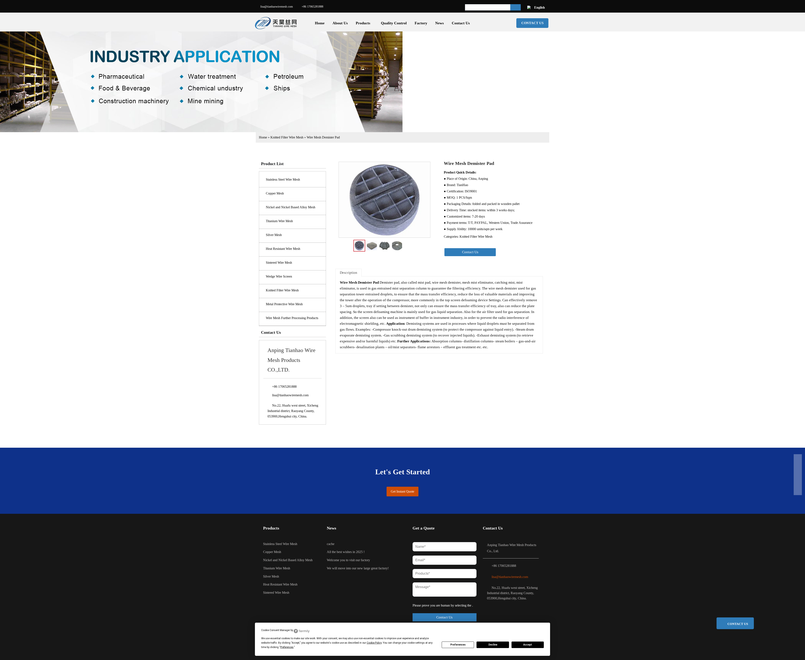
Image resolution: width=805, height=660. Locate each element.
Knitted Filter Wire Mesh (286, 137)
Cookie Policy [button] (374, 642)
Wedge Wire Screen (279, 276)
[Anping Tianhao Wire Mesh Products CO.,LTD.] (276, 23)
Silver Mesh (274, 235)
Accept (527, 644)
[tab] (348, 273)
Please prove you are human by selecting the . (443, 605)
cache (330, 544)
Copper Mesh (275, 193)
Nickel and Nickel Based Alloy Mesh (290, 207)
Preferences (458, 644)
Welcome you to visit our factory (348, 560)
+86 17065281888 (312, 6)
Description (348, 273)
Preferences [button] (286, 647)
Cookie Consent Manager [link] (275, 630)
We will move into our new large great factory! (358, 568)
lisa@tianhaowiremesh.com (276, 6)
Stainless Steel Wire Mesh (283, 179)
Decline (492, 644)
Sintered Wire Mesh (279, 262)
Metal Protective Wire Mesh (284, 304)
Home (263, 137)
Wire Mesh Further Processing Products (292, 318)
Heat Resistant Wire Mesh (283, 248)
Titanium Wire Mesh (279, 221)
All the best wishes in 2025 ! (346, 552)
